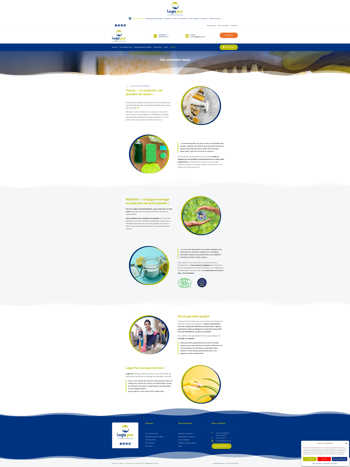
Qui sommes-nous (125, 47)
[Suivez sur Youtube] (125, 25)
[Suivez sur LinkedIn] (122, 25)
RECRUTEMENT (229, 47)
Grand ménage (183, 440)
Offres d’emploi (150, 440)
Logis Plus (228, 35)
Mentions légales (118, 463)
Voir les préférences (339, 459)
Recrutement (211, 25)
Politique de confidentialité (134, 463)
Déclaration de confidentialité (330, 463)
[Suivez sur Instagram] (119, 25)
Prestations (157, 47)
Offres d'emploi (223, 25)
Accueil (114, 47)
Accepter (310, 459)
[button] (346, 443)
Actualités (234, 25)
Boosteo (156, 463)
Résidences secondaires (187, 443)
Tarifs (166, 47)
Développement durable (142, 47)
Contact (173, 47)
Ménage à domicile (185, 433)
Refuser (324, 459)
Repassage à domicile (186, 437)
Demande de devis (221, 446)
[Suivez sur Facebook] (116, 25)
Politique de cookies (317, 463)
